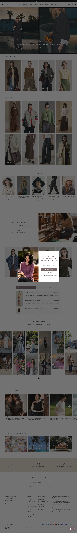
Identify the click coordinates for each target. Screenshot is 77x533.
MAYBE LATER (49, 272)
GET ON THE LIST (49, 269)
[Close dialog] (58, 252)
